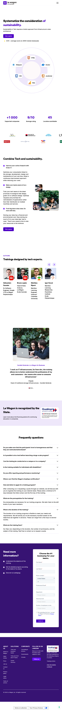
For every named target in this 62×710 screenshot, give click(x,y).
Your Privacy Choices (36, 708)
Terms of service (5, 682)
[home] (10, 3)
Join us (5, 664)
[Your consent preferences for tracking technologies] (59, 707)
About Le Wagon (5, 652)
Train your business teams (13, 651)
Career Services (13, 661)
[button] (57, 3)
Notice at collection (21, 708)
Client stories (5, 657)
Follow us (36, 659)
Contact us (5, 668)
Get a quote (8, 36)
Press (4, 661)
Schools (23, 657)
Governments (24, 654)
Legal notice (4, 677)
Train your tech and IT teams (15, 656)
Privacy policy (5, 672)
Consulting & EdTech (24, 650)
